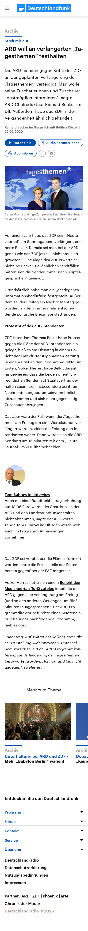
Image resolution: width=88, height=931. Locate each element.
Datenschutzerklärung (26, 867)
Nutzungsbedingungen (26, 875)
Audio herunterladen (63, 143)
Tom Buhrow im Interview (27, 494)
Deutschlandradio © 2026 (29, 910)
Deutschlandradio (22, 860)
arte (65, 895)
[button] (7, 8)
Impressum (15, 882)
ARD (26, 895)
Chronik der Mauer (22, 903)
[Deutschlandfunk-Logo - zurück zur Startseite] (44, 8)
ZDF (37, 895)
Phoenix (51, 895)
